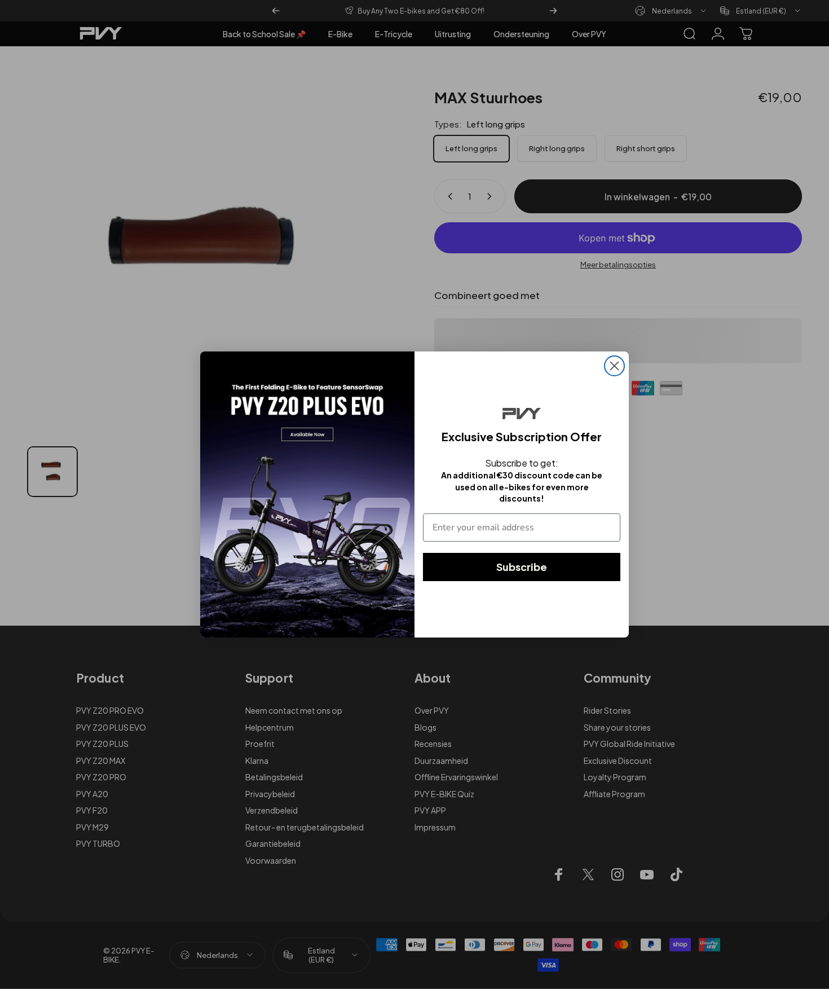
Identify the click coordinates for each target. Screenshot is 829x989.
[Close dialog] (614, 366)
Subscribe (521, 566)
